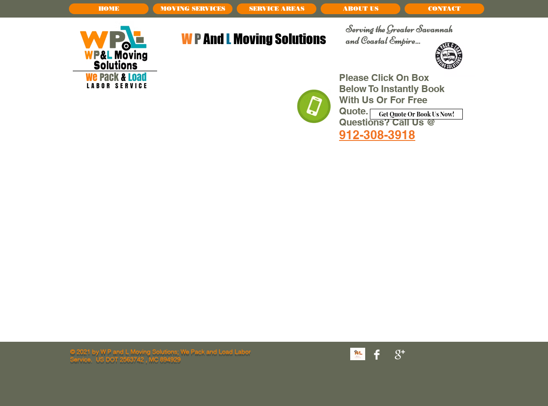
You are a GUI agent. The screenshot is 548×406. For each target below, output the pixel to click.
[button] (192, 8)
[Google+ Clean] (400, 354)
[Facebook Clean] (377, 354)
